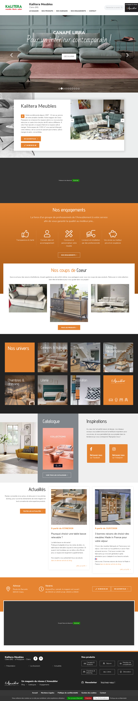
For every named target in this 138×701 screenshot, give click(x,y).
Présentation (10, 668)
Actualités (57, 668)
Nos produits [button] (47, 11)
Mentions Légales (47, 695)
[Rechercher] (122, 7)
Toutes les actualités (32, 513)
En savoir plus (30, 139)
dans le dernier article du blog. (61, 563)
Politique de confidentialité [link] (118, 698)
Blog (23, 687)
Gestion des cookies (88, 695)
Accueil (35, 695)
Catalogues (32, 687)
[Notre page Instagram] (41, 661)
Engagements (44, 687)
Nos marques (62, 11)
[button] (10, 54)
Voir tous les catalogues (56, 477)
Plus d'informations (101, 698)
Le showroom (35, 668)
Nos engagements (78, 11)
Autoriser (75, 182)
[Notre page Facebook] (35, 661)
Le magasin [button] (33, 11)
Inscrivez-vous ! (108, 684)
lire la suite (80, 568)
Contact (92, 11)
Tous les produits (68, 330)
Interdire (88, 698)
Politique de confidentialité (68, 695)
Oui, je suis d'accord (75, 698)
